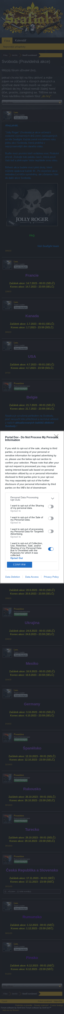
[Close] (57, 437)
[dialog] (32, 507)
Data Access (32, 576)
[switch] (51, 506)
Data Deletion (12, 576)
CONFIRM (19, 564)
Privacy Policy (51, 576)
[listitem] (32, 498)
